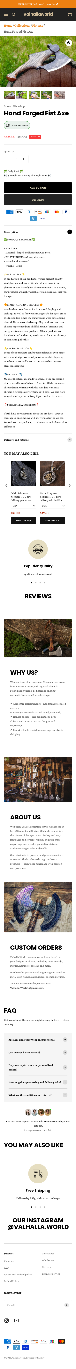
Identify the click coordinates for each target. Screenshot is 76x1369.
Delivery (46, 1266)
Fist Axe (37, 25)
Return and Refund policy (18, 1274)
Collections (22, 25)
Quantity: (9, 151)
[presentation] (6, 485)
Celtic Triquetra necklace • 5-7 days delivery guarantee (21, 497)
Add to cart (23, 520)
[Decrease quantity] (9, 159)
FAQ (6, 1267)
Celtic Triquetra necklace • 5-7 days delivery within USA (51, 497)
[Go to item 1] (9, 95)
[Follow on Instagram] (6, 1320)
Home (8, 25)
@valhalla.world (38, 1226)
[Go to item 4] (46, 95)
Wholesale (48, 1260)
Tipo (62, 528)
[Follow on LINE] (16, 1320)
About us (9, 1261)
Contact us (48, 1253)
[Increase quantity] (23, 159)
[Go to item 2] (21, 95)
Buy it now (38, 199)
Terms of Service (51, 1273)
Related (68, 528)
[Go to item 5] (59, 95)
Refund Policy (11, 1281)
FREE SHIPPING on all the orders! (38, 4)
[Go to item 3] (34, 95)
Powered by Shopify (35, 1357)
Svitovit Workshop (14, 106)
